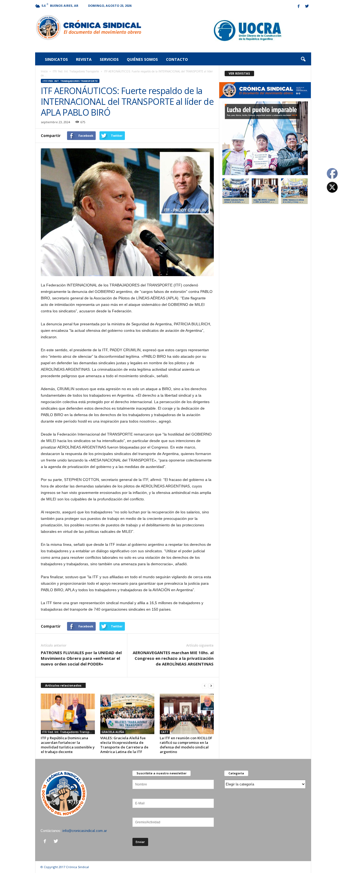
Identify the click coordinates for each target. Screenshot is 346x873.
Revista (84, 59)
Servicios (109, 59)
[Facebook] (298, 7)
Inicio (44, 71)
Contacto (177, 59)
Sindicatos (56, 59)
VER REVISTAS (239, 73)
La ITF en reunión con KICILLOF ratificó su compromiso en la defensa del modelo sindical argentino (186, 744)
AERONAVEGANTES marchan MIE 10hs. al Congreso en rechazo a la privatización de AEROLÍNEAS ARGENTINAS (173, 658)
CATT (164, 732)
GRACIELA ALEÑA (113, 732)
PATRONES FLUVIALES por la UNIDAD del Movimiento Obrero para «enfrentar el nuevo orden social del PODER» (81, 658)
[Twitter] (307, 7)
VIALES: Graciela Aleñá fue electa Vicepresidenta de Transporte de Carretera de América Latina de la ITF (124, 744)
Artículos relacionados (63, 685)
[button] (303, 59)
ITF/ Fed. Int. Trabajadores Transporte (76, 71)
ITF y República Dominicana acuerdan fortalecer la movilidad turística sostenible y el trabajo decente (68, 744)
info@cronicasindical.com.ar (84, 831)
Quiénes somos (142, 59)
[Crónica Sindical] (88, 27)
